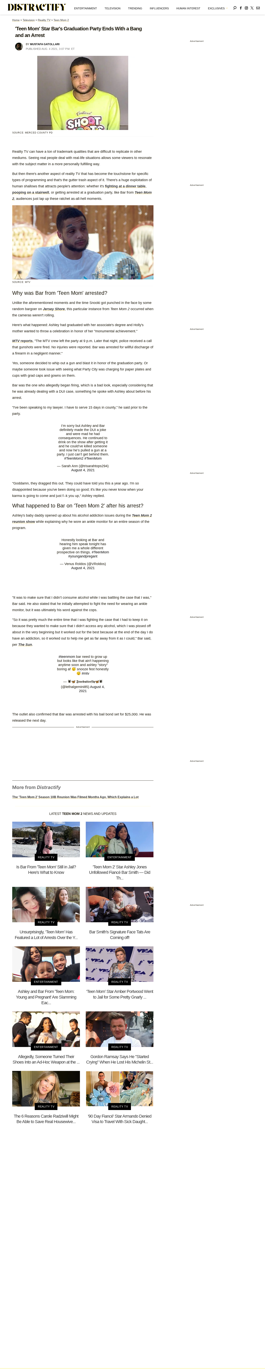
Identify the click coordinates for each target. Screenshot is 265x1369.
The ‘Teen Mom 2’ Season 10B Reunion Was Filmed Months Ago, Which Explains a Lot (75, 797)
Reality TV (44, 20)
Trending (135, 8)
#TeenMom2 (73, 458)
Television (112, 8)
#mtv (85, 673)
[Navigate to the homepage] (37, 7)
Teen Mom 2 (61, 20)
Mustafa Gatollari (45, 44)
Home (16, 20)
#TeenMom (93, 458)
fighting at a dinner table (125, 186)
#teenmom (67, 657)
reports (22, 341)
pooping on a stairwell (30, 192)
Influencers (159, 8)
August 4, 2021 (83, 470)
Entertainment (85, 8)
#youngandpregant (82, 556)
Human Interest (188, 8)
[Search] (235, 7)
